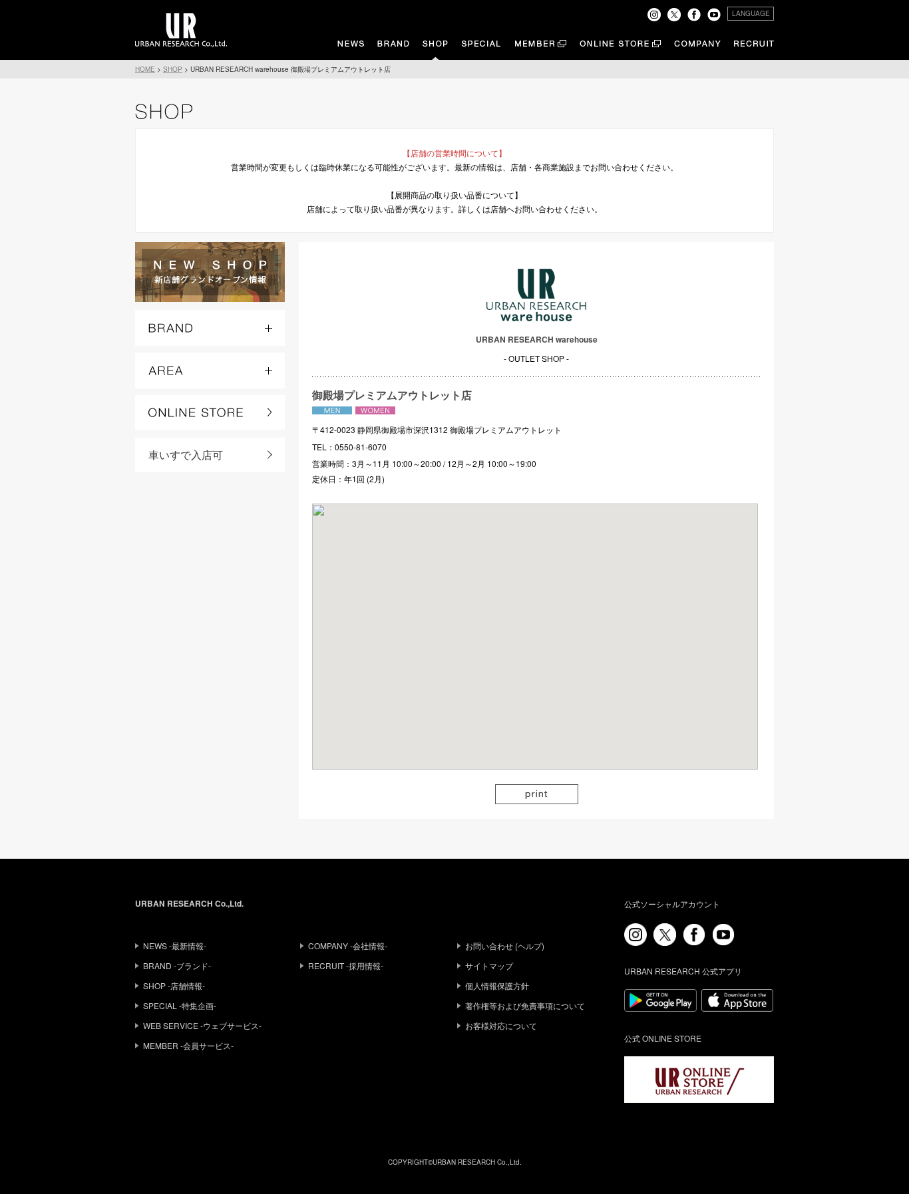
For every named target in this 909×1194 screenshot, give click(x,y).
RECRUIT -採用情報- (345, 965)
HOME (145, 69)
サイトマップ (489, 965)
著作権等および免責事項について (525, 1005)
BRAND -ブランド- (177, 965)
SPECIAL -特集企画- (179, 1005)
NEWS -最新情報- (174, 945)
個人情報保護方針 (497, 985)
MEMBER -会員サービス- (188, 1045)
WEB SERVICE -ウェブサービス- (202, 1025)
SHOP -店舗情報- (174, 985)
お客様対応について (501, 1025)
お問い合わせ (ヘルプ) (504, 945)
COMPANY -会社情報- (347, 945)
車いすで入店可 (185, 454)
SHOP (172, 69)
